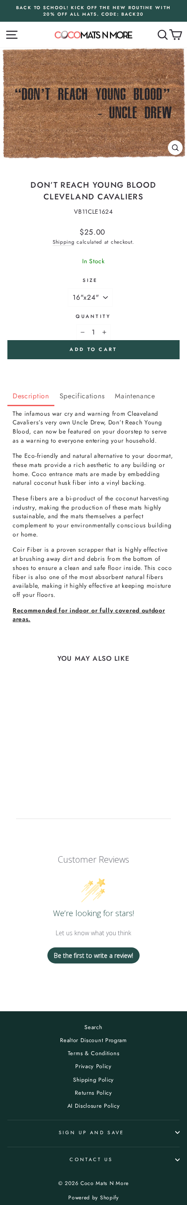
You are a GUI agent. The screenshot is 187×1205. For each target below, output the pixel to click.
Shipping (64, 241)
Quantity (93, 316)
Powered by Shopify (93, 1198)
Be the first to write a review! (93, 955)
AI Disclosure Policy (93, 1106)
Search (93, 1027)
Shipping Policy (93, 1080)
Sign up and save (91, 1132)
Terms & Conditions (93, 1053)
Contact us (91, 1159)
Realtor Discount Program (93, 1040)
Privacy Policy (93, 1066)
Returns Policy (93, 1093)
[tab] (30, 396)
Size (90, 280)
